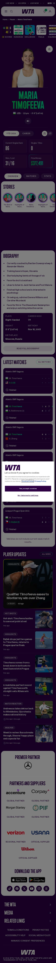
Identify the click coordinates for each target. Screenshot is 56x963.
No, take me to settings (28, 495)
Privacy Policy (40, 481)
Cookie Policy (28, 481)
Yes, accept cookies (28, 488)
